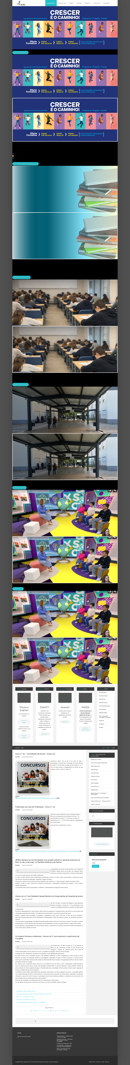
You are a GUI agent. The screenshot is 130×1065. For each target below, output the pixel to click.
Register (108, 747)
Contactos (96, 3)
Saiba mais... (45, 734)
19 (57, 1010)
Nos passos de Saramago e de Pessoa (26, 999)
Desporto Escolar (95, 776)
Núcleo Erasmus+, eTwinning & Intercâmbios (98, 793)
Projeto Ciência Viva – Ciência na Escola (100, 801)
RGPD (102, 1062)
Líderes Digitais (95, 783)
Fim (67, 1010)
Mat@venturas (94, 789)
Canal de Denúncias (102, 844)
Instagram (101, 724)
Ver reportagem (19, 487)
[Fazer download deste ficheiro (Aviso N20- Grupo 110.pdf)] (31, 798)
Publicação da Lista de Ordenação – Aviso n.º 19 (35, 807)
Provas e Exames (24, 736)
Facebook (101, 720)
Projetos (87, 3)
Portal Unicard (102, 709)
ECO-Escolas (94, 779)
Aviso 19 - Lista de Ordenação (71, 851)
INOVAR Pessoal (103, 702)
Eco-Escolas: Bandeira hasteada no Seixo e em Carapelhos (30, 1002)
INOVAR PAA (102, 699)
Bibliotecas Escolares (96, 759)
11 (39, 1010)
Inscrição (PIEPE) (24, 721)
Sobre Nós (98, 1062)
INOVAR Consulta (103, 696)
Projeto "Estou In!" (95, 804)
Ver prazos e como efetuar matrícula (25, 163)
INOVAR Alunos (103, 692)
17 (52, 1010)
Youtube (101, 727)
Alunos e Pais (62, 3)
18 (55, 1010)
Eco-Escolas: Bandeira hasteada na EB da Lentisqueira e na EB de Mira (33, 994)
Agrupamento (51, 3)
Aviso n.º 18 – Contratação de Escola (25, 996)
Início (31, 1010)
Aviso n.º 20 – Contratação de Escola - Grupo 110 (35, 754)
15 (48, 1010)
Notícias (79, 3)
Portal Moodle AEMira (104, 706)
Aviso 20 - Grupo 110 (51, 798)
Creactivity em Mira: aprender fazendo (25, 991)
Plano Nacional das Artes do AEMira (100, 797)
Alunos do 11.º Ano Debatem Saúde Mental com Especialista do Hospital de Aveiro (49, 896)
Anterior (36, 1010)
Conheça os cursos (20, 52)
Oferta (71, 3)
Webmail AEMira (103, 712)
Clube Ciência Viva (95, 766)
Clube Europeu (94, 769)
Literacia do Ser (95, 786)
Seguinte (63, 1010)
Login (103, 747)
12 (41, 1010)
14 (46, 1010)
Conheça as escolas (20, 384)
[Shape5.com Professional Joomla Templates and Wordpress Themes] (18, 1059)
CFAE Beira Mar (95, 773)
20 (59, 1010)
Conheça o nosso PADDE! (85, 729)
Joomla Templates (54, 1062)
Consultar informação (21, 277)
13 (43, 1010)
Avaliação (106, 3)
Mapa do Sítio (92, 1062)
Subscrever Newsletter (99, 859)
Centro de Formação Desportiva (99, 763)
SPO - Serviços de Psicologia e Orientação (105, 716)
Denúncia (107, 1062)
